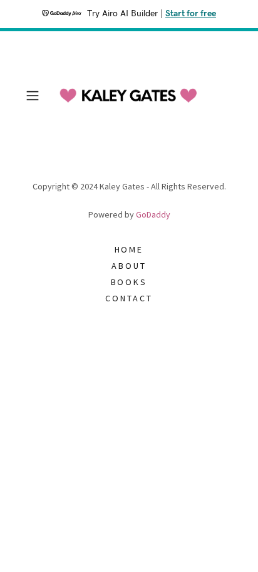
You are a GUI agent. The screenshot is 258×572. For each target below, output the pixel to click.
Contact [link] (129, 298)
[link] (129, 95)
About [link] (129, 265)
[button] (36, 95)
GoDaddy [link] (153, 214)
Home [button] (129, 249)
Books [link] (129, 282)
